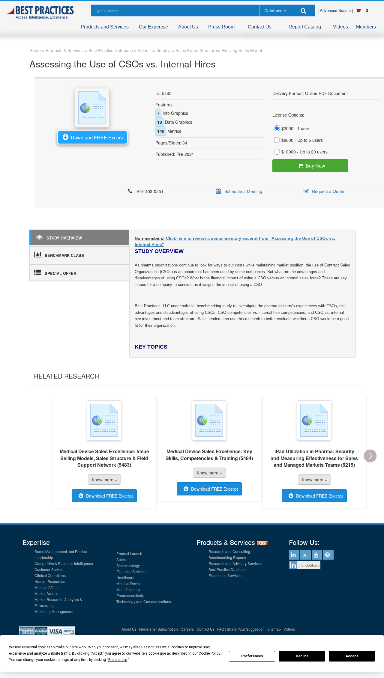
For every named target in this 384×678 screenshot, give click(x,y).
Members (366, 26)
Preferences (252, 656)
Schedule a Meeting (243, 191)
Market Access (46, 593)
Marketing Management (53, 611)
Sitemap (274, 629)
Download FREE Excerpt (97, 137)
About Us (188, 26)
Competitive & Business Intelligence (63, 563)
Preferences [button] (117, 660)
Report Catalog (305, 26)
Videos (340, 26)
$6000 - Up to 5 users (302, 140)
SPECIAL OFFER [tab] (60, 273)
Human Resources (49, 581)
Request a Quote (328, 191)
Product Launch (129, 553)
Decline (302, 656)
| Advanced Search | (336, 10)
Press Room (221, 26)
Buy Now (315, 165)
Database (273, 10)
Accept (352, 656)
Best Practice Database (227, 569)
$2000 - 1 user (295, 128)
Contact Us (260, 26)
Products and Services (105, 26)
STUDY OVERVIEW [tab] (64, 238)
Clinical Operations (50, 575)
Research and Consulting (229, 551)
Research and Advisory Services (235, 563)
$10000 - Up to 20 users (304, 152)
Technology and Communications (143, 601)
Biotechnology (128, 565)
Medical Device (129, 583)
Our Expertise (153, 26)
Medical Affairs (46, 587)
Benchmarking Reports (227, 557)
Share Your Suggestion (246, 629)
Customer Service (49, 569)
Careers (187, 629)
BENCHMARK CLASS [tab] (64, 255)
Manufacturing (128, 589)
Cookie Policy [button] (209, 653)
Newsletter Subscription (158, 629)
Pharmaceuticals (130, 595)
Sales (121, 559)
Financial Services (131, 571)
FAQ (220, 629)
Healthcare (125, 577)
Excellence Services (225, 575)
